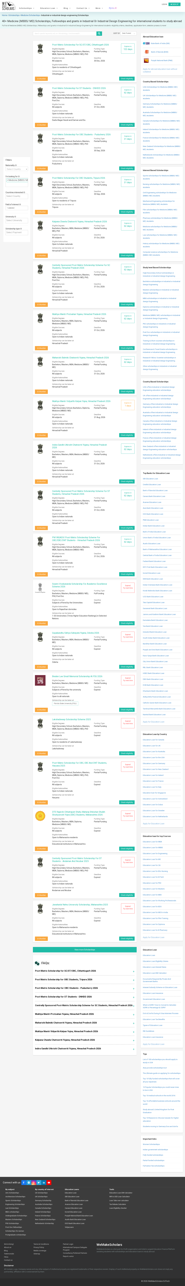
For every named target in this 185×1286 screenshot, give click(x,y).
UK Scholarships (41, 1197)
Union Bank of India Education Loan (157, 538)
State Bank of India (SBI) (160, 43)
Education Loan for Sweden (154, 811)
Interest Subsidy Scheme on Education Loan (160, 987)
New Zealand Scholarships (45, 1219)
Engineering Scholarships (15, 1204)
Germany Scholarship (43, 1201)
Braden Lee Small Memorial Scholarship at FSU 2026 (77, 676)
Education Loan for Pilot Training (155, 918)
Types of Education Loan (152, 1025)
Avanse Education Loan (152, 502)
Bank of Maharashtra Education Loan (157, 549)
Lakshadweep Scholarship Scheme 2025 (71, 719)
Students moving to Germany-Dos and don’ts (160, 1126)
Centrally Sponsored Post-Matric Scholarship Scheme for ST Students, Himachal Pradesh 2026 (81, 492)
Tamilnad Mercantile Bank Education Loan (159, 709)
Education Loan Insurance (153, 993)
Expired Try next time (128, 587)
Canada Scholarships (43, 1208)
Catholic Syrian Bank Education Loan (157, 703)
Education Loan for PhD (152, 883)
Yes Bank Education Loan (153, 626)
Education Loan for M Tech (153, 877)
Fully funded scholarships (153, 1155)
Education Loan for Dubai (153, 805)
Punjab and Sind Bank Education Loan (157, 650)
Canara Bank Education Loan (154, 496)
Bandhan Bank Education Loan (155, 644)
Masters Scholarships (13, 1219)
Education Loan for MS (152, 859)
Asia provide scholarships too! (155, 1068)
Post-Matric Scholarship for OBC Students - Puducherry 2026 (81, 134)
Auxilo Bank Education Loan (75, 1219)
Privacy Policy (39, 1247)
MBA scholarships (12, 1212)
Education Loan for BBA (152, 895)
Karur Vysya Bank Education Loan (156, 656)
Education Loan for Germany (154, 763)
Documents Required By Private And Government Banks (157, 980)
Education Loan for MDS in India (155, 912)
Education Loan (149, 955)
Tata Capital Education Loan (154, 602)
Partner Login (68, 1244)
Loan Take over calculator (119, 1201)
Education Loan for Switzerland (155, 799)
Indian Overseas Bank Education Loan (157, 585)
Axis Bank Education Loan (153, 508)
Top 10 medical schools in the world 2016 (159, 1096)
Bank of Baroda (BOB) (159, 52)
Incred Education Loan (151, 573)
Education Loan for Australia (154, 752)
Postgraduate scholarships (15, 1235)
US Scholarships (41, 1193)
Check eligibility (127, 79)
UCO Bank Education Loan (153, 597)
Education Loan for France (153, 781)
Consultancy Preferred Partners (75, 1253)
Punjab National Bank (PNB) (162, 60)
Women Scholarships (151, 1144)
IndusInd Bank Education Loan (155, 632)
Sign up (175, 4)
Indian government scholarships (155, 1150)
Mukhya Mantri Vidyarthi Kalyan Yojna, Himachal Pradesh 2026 (81, 401)
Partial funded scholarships (153, 1160)
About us (7, 1247)
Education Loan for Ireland (153, 775)
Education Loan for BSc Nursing (155, 871)
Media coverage (40, 1251)
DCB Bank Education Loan (153, 685)
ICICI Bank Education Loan (153, 514)
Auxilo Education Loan (151, 544)
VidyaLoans (69, 1227)
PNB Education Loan (151, 520)
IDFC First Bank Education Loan (155, 567)
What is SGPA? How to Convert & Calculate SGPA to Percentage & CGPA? (159, 1006)
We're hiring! (9, 1244)
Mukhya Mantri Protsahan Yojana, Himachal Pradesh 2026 (79, 314)
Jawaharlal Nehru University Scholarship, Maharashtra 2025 (80, 904)
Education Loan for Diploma (154, 924)
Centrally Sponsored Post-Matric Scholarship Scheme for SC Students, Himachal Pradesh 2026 (81, 266)
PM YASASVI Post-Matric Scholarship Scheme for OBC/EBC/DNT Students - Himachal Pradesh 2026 (76, 539)
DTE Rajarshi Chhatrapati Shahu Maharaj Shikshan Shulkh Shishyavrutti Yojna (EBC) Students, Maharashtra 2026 (78, 813)
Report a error (68, 1256)
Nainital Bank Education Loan (154, 715)
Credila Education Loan (152, 485)
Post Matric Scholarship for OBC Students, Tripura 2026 (78, 178)
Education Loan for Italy (152, 787)
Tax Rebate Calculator (117, 1204)
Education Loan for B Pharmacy (155, 930)
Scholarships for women (14, 1231)
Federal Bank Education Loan (154, 561)
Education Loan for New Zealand (155, 769)
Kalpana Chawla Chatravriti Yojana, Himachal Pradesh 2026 (79, 221)
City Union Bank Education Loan (155, 661)
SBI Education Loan (150, 479)
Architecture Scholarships (15, 1197)
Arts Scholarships (12, 1193)
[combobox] (17, 169)
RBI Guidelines (148, 1031)
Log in (164, 4)
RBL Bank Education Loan (153, 667)
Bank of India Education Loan (154, 532)
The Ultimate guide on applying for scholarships (161, 1073)
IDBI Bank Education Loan (153, 579)
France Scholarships (43, 1216)
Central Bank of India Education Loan (157, 555)
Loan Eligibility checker (118, 1208)
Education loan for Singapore (154, 793)
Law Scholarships (12, 1208)
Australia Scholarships (43, 1204)
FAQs (6, 1257)
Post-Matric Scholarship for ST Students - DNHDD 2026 (79, 88)
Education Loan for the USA (154, 757)
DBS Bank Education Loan (153, 679)
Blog (6, 1251)
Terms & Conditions (41, 1244)
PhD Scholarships (12, 1223)
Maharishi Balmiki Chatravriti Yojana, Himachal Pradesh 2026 (80, 357)
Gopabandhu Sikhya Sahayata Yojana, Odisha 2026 (75, 633)
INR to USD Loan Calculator (119, 1197)
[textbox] (7, 184)
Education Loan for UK (151, 746)
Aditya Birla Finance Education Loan (157, 697)
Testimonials (9, 1254)
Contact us (8, 1260)
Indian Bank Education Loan (154, 526)
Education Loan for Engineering (155, 853)
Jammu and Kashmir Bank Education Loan (159, 614)
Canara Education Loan (73, 1208)
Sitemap (37, 1254)
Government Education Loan (154, 999)
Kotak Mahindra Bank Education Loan (157, 591)
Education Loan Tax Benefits (154, 1019)
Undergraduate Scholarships (16, 1216)
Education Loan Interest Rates (154, 967)
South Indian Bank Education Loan (156, 638)
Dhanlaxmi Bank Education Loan (155, 691)
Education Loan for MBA (152, 842)
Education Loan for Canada (153, 740)
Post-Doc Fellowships (13, 1227)
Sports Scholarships (13, 1201)
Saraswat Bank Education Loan (155, 608)
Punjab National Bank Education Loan (79, 1216)
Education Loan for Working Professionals (159, 901)
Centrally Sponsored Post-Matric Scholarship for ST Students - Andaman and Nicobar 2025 (77, 859)
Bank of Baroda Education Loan (155, 490)
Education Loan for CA (151, 865)
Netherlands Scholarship (44, 1223)
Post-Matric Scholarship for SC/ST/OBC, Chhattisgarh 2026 (80, 44)
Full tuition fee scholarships (153, 1166)
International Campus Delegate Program (75, 1248)
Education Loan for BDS (152, 907)
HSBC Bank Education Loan (153, 673)
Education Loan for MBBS (153, 848)
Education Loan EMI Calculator (155, 973)
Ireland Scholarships (43, 1212)
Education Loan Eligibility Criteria (155, 961)
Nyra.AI (113, 8)
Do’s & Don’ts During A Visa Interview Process (160, 1013)
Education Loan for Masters (154, 889)
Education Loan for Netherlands (155, 816)
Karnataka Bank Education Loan (155, 620)
